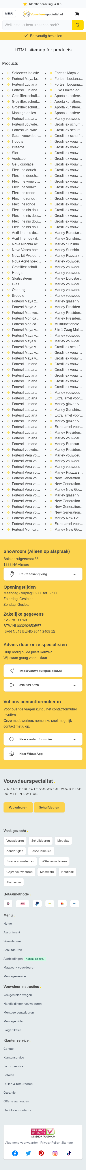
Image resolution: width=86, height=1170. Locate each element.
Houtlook (67, 871)
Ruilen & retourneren (18, 1084)
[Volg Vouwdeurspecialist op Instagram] (55, 1154)
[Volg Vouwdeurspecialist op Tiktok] (69, 1154)
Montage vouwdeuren (19, 1012)
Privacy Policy (50, 1142)
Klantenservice (14, 1057)
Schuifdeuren (40, 840)
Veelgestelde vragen (18, 995)
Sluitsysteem (22, 278)
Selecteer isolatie (25, 73)
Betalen (9, 1075)
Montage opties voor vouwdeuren (38, 113)
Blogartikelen (13, 1030)
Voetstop (19, 158)
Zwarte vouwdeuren (20, 861)
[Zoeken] (78, 25)
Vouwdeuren (15, 840)
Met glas (63, 840)
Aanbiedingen (24, 958)
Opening (18, 290)
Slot (15, 153)
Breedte (18, 147)
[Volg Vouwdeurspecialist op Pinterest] (41, 1154)
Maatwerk (47, 871)
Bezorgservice (13, 1066)
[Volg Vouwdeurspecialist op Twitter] (28, 1154)
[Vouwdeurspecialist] (43, 14)
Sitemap (67, 1142)
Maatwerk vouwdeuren (19, 967)
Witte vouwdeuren (54, 861)
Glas (15, 284)
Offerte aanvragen (16, 1101)
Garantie (10, 1092)
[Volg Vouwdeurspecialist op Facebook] (15, 1154)
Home (8, 923)
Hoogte (17, 141)
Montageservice (15, 976)
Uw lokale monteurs (17, 1110)
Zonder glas (14, 851)
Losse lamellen (41, 851)
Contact (9, 1048)
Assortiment (12, 932)
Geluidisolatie (23, 164)
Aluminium (13, 882)
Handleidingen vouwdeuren (23, 1003)
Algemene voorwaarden (22, 1142)
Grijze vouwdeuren (19, 871)
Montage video (14, 1021)
